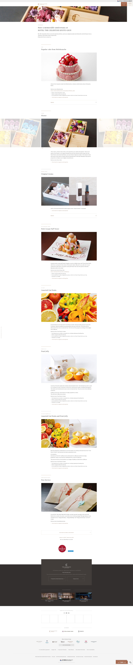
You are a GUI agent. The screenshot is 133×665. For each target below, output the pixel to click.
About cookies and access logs (79, 656)
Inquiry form (76, 578)
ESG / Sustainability (90, 649)
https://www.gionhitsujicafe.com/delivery (60, 271)
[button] (41, 147)
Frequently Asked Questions (57, 578)
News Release (71, 649)
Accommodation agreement (44, 649)
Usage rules (54, 649)
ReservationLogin (124, 4)
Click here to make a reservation (66, 532)
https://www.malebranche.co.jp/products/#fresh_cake (63, 90)
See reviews (71, 551)
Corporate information (62, 649)
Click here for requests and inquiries (60, 97)
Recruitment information (80, 649)
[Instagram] (45, 619)
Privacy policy (53, 656)
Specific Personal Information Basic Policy (61, 656)
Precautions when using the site (88, 656)
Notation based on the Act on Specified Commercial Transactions (43, 656)
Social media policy (95, 656)
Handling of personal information (71, 656)
